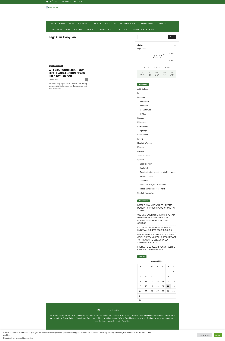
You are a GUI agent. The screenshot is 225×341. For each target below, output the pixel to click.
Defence (97, 23)
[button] (175, 26)
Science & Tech (106, 29)
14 (163, 281)
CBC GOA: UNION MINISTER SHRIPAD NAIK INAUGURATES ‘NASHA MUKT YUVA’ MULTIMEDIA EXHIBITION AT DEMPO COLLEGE (156, 219)
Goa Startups (145, 109)
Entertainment (127, 23)
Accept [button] (217, 335)
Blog (71, 23)
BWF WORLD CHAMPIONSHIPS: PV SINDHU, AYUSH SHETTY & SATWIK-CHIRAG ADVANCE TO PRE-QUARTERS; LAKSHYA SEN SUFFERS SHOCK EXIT (156, 238)
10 (140, 281)
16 (174, 281)
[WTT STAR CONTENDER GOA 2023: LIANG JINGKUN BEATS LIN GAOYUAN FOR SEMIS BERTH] (68, 54)
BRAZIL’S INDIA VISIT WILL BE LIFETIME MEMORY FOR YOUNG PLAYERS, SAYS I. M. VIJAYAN (156, 208)
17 (140, 286)
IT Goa (143, 114)
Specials (122, 29)
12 (152, 281)
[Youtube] (177, 2)
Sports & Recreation (143, 29)
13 (158, 281)
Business (82, 23)
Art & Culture (58, 23)
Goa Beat (144, 180)
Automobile (144, 101)
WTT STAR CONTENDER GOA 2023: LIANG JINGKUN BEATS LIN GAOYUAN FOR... (67, 73)
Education (110, 23)
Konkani (78, 29)
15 (168, 281)
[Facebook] (169, 2)
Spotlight (143, 130)
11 (146, 281)
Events (162, 23)
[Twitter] (173, 2)
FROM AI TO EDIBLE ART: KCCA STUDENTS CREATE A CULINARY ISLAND (156, 248)
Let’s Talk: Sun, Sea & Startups (153, 184)
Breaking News (146, 163)
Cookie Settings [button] (204, 335)
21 (163, 286)
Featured (144, 105)
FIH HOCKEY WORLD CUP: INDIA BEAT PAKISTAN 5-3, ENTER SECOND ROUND (154, 228)
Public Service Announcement (152, 188)
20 (158, 286)
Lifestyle (90, 29)
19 (152, 286)
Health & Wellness (60, 29)
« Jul (139, 300)
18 (146, 286)
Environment (148, 23)
